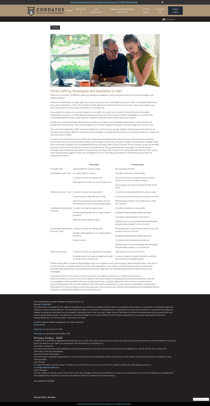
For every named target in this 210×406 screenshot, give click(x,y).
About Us (80, 9)
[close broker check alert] (162, 2)
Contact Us (160, 10)
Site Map (51, 397)
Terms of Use (39, 325)
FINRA (44, 304)
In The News (146, 10)
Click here (38, 329)
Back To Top (200, 399)
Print (55, 27)
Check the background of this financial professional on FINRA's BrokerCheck (103, 2)
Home (69, 10)
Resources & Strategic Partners (122, 10)
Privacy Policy (40, 397)
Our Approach (95, 10)
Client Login (175, 10)
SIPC (49, 304)
